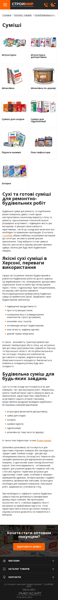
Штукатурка (9, 55)
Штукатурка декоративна (39, 56)
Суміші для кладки (13, 119)
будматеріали (44, 440)
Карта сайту (29, 589)
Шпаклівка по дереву (43, 88)
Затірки (6, 183)
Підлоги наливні (11, 152)
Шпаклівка (8, 88)
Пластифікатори (40, 152)
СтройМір (7, 235)
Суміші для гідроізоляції (38, 120)
